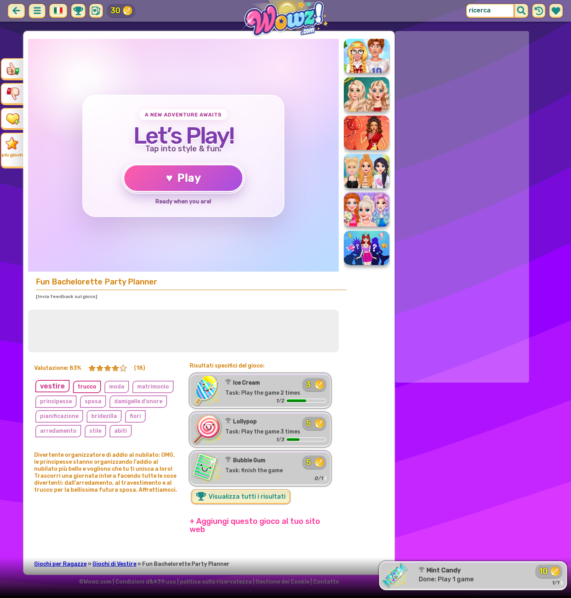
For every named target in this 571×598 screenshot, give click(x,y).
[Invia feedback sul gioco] (66, 296)
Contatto (326, 582)
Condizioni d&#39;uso (145, 582)
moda (116, 386)
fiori (135, 416)
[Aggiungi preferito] (13, 118)
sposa (93, 401)
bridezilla (104, 416)
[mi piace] (13, 68)
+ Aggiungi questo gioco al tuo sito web (255, 525)
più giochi (13, 155)
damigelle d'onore (138, 401)
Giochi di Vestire (114, 564)
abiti (120, 431)
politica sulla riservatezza (216, 582)
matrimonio (153, 386)
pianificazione (59, 416)
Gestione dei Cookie (282, 582)
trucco (87, 386)
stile (95, 431)
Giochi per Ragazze (60, 564)
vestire (52, 386)
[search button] (521, 11)
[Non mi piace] (13, 93)
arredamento (58, 431)
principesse (56, 401)
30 (115, 10)
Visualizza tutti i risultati (246, 496)
